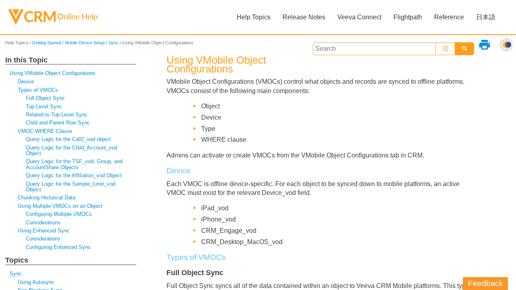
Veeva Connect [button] (359, 17)
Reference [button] (449, 17)
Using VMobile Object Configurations (53, 73)
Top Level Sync (44, 107)
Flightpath (407, 17)
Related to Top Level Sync (56, 115)
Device (26, 82)
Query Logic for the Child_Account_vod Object (71, 150)
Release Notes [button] (304, 17)
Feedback (485, 283)
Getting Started (46, 42)
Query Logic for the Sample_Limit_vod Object (70, 187)
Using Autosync (36, 282)
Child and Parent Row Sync (58, 123)
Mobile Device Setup (85, 42)
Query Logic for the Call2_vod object (68, 139)
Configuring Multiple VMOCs (59, 214)
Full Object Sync (45, 98)
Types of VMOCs (38, 90)
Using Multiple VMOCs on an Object (60, 206)
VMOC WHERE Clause (45, 131)
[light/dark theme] (505, 44)
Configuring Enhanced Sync (58, 247)
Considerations (43, 223)
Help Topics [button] (253, 17)
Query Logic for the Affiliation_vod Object (74, 175)
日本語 (485, 17)
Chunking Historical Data (46, 198)
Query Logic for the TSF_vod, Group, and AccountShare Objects (74, 164)
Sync (113, 42)
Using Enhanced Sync (44, 231)
